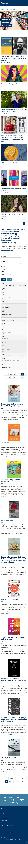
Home (3, 813)
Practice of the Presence (10, 599)
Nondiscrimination (5, 836)
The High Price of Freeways (12, 758)
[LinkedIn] (5, 811)
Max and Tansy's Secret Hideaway (10, 480)
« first (8, 224)
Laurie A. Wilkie (5, 307)
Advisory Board (5, 820)
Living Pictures (7, 520)
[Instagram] (8, 811)
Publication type (5, 272)
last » (15, 381)
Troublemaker (5, 338)
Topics (3, 266)
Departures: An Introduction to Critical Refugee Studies (13, 405)
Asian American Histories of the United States (13, 638)
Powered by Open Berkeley (7, 832)
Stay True (5, 443)
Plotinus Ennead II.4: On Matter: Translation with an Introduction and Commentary (14, 719)
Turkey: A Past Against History (9, 320)
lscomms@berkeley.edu (10, 242)
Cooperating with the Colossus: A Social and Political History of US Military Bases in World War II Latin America (13, 560)
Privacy (3, 837)
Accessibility (4, 834)
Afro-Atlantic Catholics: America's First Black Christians (13, 679)
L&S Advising (5, 823)
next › (23, 378)
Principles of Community (7, 825)
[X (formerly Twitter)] (2, 811)
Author (3, 261)
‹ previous (14, 224)
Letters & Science (8, 9)
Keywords (4, 256)
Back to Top (24, 842)
